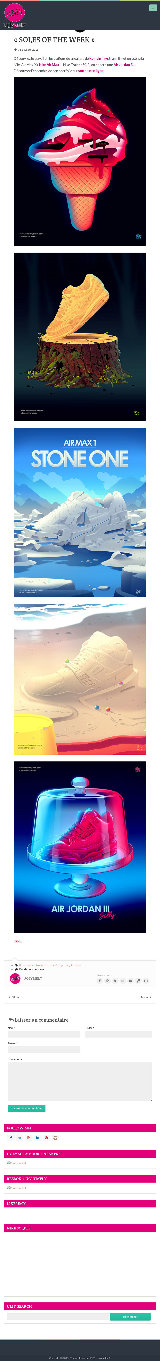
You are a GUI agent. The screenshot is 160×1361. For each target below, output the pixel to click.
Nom (11, 1027)
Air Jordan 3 (123, 64)
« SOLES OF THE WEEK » (54, 40)
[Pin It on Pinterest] (18, 941)
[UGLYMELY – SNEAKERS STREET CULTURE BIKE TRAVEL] (14, 15)
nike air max (42, 965)
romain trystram (59, 965)
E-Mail (89, 1027)
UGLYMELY (32, 978)
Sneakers (76, 965)
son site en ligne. (91, 70)
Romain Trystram (102, 58)
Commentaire (16, 1059)
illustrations (26, 965)
